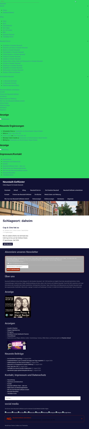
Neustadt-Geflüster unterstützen (9, 90)
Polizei (5, 10)
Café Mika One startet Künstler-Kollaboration (19, 368)
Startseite (3, 4)
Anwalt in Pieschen (12, 328)
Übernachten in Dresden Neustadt (13, 70)
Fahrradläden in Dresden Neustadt (13, 52)
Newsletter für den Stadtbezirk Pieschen (18, 334)
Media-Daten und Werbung (8, 99)
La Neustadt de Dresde (10, 81)
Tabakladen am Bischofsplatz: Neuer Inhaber (29, 131)
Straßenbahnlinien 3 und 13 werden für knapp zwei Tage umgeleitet (25, 360)
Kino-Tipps (6, 28)
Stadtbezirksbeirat (8, 12)
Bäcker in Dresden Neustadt (11, 50)
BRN (4, 32)
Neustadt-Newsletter (9, 173)
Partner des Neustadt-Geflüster (9, 94)
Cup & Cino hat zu (11, 228)
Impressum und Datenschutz (11, 161)
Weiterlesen (8, 244)
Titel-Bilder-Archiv (8, 37)
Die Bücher (3, 96)
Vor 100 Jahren (7, 30)
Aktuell (2, 6)
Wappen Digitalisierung (13, 330)
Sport (4, 23)
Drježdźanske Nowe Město (11, 85)
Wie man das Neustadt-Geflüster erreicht (12, 101)
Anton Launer (7, 135)
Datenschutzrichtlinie (13, 260)
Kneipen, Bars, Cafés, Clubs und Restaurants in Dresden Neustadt (23, 61)
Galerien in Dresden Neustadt (12, 59)
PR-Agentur (10, 332)
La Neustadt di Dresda (9, 83)
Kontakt (2, 92)
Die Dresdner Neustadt (7, 76)
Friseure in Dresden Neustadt (11, 56)
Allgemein (3, 110)
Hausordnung (7, 159)
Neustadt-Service (5, 41)
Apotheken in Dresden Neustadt (12, 45)
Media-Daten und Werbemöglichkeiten (14, 168)
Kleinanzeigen (4, 103)
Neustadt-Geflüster (14, 182)
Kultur (4, 21)
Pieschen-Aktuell (66, 338)
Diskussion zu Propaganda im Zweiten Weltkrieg (20, 364)
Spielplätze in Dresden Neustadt (12, 68)
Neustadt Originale (8, 34)
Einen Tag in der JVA (14, 133)
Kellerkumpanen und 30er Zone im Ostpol (18, 362)
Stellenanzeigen (5, 105)
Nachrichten (25, 230)
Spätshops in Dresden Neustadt (12, 65)
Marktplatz (3, 107)
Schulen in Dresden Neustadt (12, 63)
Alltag (2, 17)
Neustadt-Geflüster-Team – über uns (14, 166)
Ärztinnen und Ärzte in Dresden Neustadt (15, 48)
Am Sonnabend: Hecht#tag (14, 358)
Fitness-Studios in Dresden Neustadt (14, 54)
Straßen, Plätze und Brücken (11, 72)
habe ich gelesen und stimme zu (18, 263)
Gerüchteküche (7, 25)
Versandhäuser (11, 336)
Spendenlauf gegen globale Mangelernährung (19, 370)
